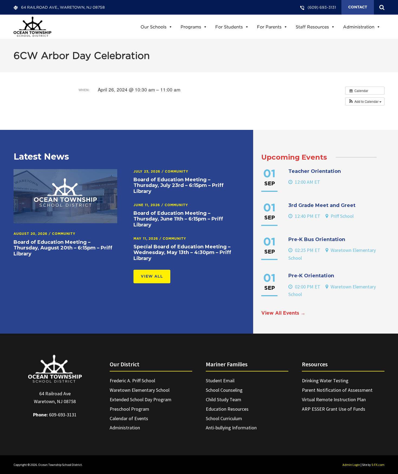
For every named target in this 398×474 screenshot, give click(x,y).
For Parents (269, 26)
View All (152, 276)
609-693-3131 (63, 415)
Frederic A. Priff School (132, 380)
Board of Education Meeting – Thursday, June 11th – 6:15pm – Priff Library (178, 219)
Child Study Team (223, 399)
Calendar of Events (129, 418)
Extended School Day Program (140, 399)
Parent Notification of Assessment (337, 390)
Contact (357, 7)
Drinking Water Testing (325, 380)
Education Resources (227, 409)
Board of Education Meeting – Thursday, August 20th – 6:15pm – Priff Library (63, 248)
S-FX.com (377, 465)
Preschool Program (129, 409)
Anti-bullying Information (231, 427)
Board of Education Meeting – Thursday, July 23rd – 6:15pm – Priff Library (178, 185)
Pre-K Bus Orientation (316, 239)
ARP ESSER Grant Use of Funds (333, 409)
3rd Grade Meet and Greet (321, 205)
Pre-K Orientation (311, 276)
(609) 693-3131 (322, 7)
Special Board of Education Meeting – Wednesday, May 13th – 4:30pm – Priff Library (182, 252)
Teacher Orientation (314, 171)
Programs (191, 26)
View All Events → (283, 313)
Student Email (220, 380)
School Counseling (224, 390)
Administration (358, 26)
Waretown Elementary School (139, 390)
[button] (364, 101)
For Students (229, 26)
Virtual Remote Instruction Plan (334, 399)
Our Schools (154, 26)
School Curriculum (224, 418)
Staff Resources (312, 26)
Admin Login (351, 465)
